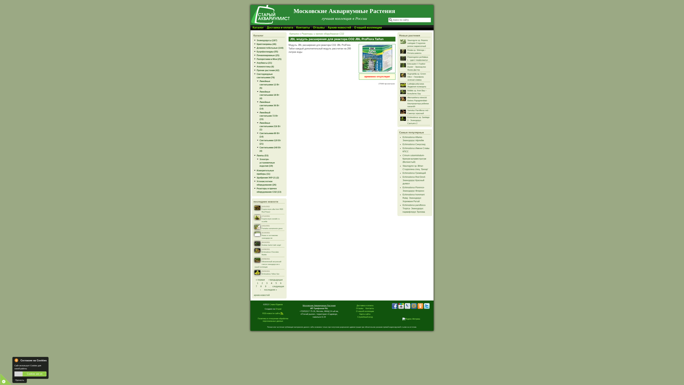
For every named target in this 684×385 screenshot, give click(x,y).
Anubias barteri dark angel (271, 245)
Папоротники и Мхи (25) (269, 59)
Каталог (258, 27)
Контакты (303, 27)
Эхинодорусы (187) (267, 40)
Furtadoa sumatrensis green (272, 228)
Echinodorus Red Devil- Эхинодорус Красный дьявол (414, 180)
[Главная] (270, 24)
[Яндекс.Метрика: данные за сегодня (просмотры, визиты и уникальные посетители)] (411, 319)
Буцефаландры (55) (267, 51)
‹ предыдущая (275, 280)
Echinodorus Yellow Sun (270, 274)
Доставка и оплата (280, 27)
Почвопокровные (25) (268, 55)
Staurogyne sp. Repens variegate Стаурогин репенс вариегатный (417, 43)
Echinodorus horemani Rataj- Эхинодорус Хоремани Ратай (414, 197)
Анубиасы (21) (264, 63)
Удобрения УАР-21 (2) (268, 177)
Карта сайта (364, 314)
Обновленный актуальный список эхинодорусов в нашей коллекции (268, 264)
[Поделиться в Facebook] (395, 306)
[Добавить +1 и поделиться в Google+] (401, 306)
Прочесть (19, 380)
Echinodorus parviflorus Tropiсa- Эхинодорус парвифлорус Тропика (414, 208)
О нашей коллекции (368, 27)
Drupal (278, 309)
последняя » (270, 290)
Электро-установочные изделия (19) (267, 162)
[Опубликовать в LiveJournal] (407, 306)
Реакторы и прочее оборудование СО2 (323, 33)
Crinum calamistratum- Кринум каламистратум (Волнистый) (414, 158)
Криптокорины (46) (266, 44)
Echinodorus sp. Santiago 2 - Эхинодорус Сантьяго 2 (418, 120)
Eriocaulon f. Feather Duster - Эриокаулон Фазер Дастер (416, 67)
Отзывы (319, 27)
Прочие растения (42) (268, 70)
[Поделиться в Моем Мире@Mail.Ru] (414, 306)
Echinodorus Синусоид (414, 144)
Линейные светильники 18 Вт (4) (269, 95)
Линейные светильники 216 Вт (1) (270, 126)
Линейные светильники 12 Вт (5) (269, 84)
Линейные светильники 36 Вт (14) (269, 105)
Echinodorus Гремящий (414, 173)
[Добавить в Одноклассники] (420, 306)
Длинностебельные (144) (270, 48)
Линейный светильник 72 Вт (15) (269, 115)
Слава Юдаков (276, 304)
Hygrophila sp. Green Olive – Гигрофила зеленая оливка (416, 77)
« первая (260, 280)
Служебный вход (365, 317)
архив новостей (262, 295)
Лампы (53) (262, 155)
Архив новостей (339, 27)
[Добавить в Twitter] (427, 306)
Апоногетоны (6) (265, 66)
